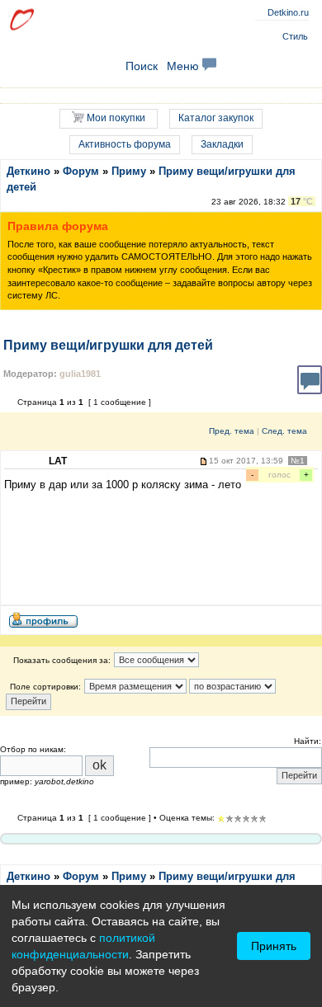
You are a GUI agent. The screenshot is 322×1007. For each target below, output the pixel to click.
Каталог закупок (215, 118)
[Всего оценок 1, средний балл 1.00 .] (221, 819)
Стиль (295, 36)
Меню (184, 66)
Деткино (28, 171)
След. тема (284, 430)
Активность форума (124, 144)
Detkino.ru (288, 12)
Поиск (141, 66)
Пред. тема (231, 430)
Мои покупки (114, 118)
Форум (81, 171)
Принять (273, 946)
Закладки (222, 144)
